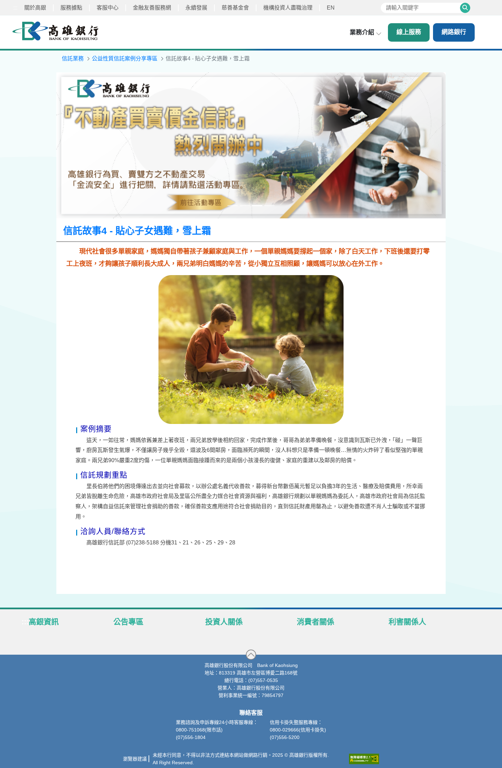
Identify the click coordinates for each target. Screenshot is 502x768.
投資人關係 (224, 621)
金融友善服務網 (152, 8)
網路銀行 (454, 32)
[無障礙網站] (364, 759)
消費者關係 (315, 621)
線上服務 (408, 32)
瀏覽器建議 (135, 759)
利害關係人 (407, 621)
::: (15, 8)
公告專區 (128, 621)
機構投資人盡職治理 (287, 8)
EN (331, 8)
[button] (251, 655)
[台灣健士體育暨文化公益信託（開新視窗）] (251, 145)
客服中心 (107, 8)
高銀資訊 (44, 621)
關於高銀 (35, 8)
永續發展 (196, 8)
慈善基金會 (235, 8)
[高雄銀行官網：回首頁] (55, 31)
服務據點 (71, 8)
